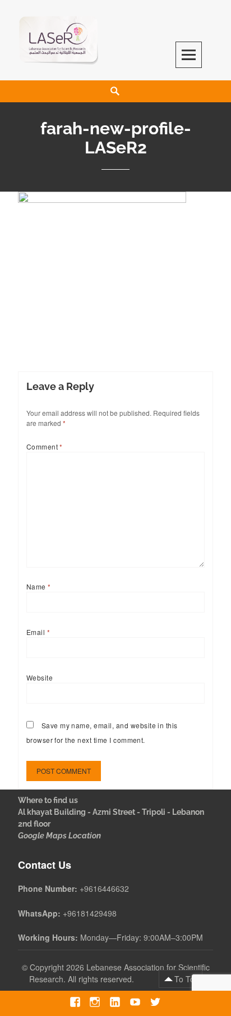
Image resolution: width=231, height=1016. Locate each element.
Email (38, 632)
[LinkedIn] (115, 1002)
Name (38, 586)
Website (39, 677)
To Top (186, 979)
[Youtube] (135, 1002)
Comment (44, 446)
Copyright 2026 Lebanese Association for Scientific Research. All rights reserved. (119, 973)
